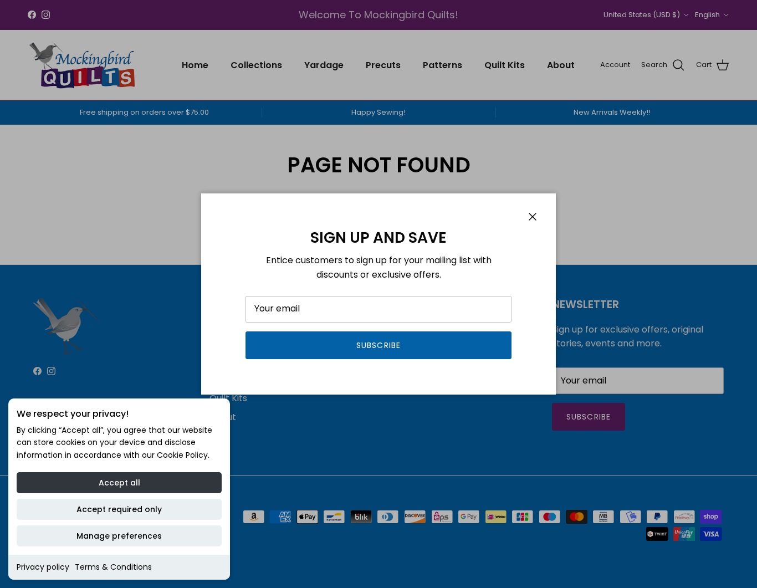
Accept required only (119, 509)
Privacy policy (43, 566)
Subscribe (378, 345)
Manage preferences (119, 535)
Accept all (119, 482)
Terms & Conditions (113, 566)
